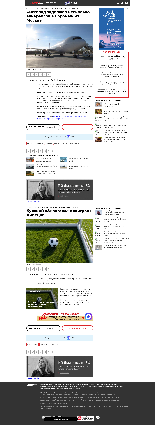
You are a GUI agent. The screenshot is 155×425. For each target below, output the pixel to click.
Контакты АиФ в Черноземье (64, 384)
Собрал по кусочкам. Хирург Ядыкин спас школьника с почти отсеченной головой (116, 118)
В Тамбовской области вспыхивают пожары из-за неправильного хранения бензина (111, 74)
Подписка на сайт (82, 384)
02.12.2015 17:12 (31, 8)
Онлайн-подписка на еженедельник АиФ (54, 386)
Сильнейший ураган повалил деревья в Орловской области (112, 66)
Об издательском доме (109, 384)
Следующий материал (60, 419)
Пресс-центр (95, 384)
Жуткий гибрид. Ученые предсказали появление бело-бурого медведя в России (116, 233)
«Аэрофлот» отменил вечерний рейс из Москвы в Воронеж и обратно (79, 166)
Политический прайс (47, 388)
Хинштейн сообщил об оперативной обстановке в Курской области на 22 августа (111, 91)
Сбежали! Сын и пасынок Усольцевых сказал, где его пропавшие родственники (116, 240)
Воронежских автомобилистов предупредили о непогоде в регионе (79, 159)
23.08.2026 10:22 (31, 207)
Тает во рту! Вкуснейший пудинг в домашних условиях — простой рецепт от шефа (115, 139)
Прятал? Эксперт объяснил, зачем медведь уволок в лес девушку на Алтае (115, 226)
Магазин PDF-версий (77, 386)
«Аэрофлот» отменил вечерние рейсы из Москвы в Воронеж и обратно (63, 118)
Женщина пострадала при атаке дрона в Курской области (111, 83)
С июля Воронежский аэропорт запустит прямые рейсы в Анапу (46, 172)
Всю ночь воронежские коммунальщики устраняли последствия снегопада (45, 159)
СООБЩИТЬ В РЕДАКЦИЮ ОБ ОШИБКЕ (68, 388)
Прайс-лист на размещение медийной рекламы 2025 (106, 386)
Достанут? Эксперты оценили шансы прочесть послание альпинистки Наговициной (116, 125)
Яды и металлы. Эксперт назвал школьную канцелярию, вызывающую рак (114, 104)
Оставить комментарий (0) (77, 127)
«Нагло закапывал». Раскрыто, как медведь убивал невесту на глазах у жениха (115, 219)
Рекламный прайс (46, 384)
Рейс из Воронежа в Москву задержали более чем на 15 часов (46, 165)
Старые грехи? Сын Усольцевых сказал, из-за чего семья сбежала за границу (115, 132)
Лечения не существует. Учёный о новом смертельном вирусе (115, 246)
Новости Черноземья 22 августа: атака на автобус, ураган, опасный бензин (111, 58)
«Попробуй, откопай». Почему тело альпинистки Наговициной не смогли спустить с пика (115, 212)
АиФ (39, 69)
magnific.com (36, 264)
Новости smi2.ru (33, 201)
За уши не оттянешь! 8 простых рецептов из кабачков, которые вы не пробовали (116, 111)
